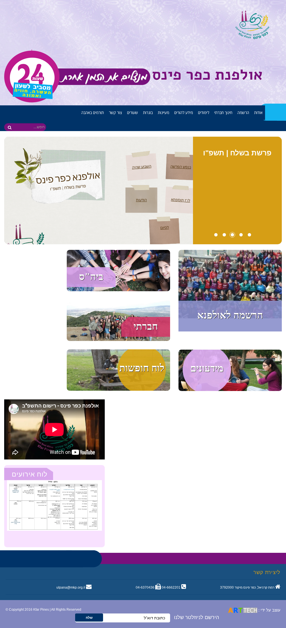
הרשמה (243, 112)
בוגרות (148, 112)
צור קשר (115, 112)
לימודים (203, 112)
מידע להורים (183, 112)
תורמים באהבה (92, 112)
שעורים (132, 112)
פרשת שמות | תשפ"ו (237, 153)
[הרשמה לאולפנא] (230, 284)
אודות (258, 112)
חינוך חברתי (223, 112)
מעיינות (163, 112)
